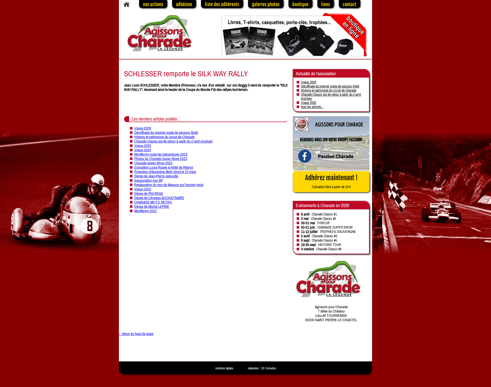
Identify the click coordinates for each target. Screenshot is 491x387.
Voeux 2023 (142, 189)
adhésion (184, 4)
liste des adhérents (222, 4)
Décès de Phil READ (148, 193)
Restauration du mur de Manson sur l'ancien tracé (168, 184)
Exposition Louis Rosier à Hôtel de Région (163, 167)
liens (325, 4)
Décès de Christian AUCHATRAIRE (159, 198)
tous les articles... (312, 107)
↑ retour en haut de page (136, 333)
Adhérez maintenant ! (331, 181)
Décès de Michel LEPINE (151, 206)
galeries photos (266, 4)
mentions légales (224, 368)
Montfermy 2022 (145, 211)
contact (349, 4)
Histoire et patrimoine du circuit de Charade (164, 137)
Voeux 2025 (142, 145)
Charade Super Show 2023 (153, 163)
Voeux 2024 (142, 150)
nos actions (153, 4)
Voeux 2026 (142, 128)
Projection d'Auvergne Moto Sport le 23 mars (165, 171)
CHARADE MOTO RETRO (153, 202)
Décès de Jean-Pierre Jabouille (156, 176)
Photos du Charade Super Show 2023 (160, 158)
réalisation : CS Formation (262, 368)
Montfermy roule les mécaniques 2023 (160, 154)
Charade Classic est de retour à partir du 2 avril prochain (173, 141)
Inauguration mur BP (148, 180)
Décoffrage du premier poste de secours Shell (166, 132)
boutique (300, 4)
